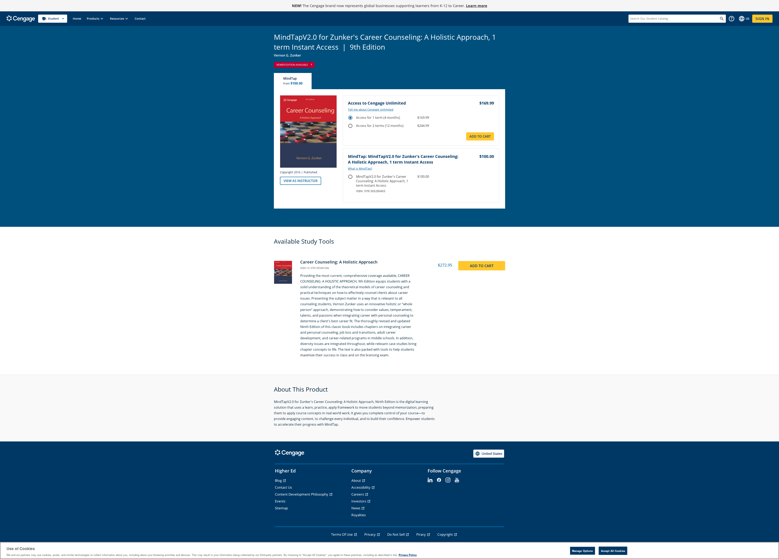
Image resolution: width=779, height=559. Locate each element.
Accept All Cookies (613, 551)
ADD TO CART (482, 265)
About (356, 480)
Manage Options (582, 551)
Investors (359, 501)
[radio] (350, 117)
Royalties (358, 515)
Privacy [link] (370, 534)
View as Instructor (300, 181)
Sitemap (281, 508)
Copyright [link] (445, 534)
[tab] (293, 81)
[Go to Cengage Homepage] (20, 18)
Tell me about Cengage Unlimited (370, 109)
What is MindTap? (360, 168)
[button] (95, 19)
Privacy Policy (408, 555)
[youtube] (456, 480)
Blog (279, 480)
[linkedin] (430, 480)
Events (280, 501)
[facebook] (439, 480)
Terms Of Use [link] (342, 534)
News (356, 508)
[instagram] (447, 480)
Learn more (476, 5)
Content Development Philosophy (302, 494)
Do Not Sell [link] (396, 534)
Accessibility (361, 487)
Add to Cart (480, 136)
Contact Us (283, 487)
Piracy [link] (421, 534)
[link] (77, 19)
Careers (358, 494)
